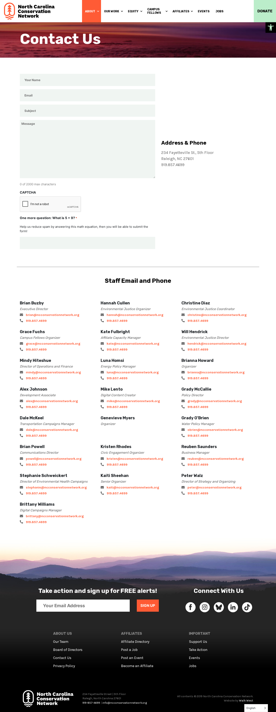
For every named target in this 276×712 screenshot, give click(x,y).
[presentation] (50, 204)
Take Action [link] (198, 649)
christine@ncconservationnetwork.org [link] (217, 315)
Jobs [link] (192, 666)
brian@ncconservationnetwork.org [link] (52, 315)
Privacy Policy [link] (64, 666)
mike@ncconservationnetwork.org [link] (133, 401)
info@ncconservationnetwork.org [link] (124, 703)
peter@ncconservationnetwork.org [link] (214, 487)
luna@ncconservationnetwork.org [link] (133, 372)
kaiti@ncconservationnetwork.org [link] (133, 487)
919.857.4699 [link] (36, 321)
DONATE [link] (264, 11)
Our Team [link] (60, 641)
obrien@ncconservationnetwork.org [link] (215, 430)
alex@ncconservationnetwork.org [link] (52, 401)
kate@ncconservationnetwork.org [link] (133, 343)
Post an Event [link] (132, 658)
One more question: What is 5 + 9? (48, 218)
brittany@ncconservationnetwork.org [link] (55, 516)
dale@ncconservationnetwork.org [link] (52, 430)
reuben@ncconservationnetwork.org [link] (216, 459)
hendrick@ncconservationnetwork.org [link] (217, 343)
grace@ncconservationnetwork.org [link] (53, 343)
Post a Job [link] (129, 649)
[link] (270, 27)
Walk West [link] (246, 700)
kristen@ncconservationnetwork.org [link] (135, 459)
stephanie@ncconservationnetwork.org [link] (56, 487)
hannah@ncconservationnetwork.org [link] (135, 315)
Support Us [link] (198, 641)
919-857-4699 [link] (91, 703)
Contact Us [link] (62, 658)
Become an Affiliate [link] (137, 666)
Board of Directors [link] (67, 649)
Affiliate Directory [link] (135, 641)
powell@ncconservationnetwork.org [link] (53, 459)
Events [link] (194, 658)
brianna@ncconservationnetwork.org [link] (216, 372)
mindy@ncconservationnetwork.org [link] (53, 372)
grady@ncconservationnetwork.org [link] (215, 401)
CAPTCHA (28, 192)
